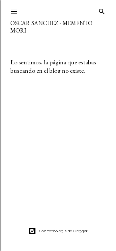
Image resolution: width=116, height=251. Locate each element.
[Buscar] (102, 10)
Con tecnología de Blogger (63, 230)
